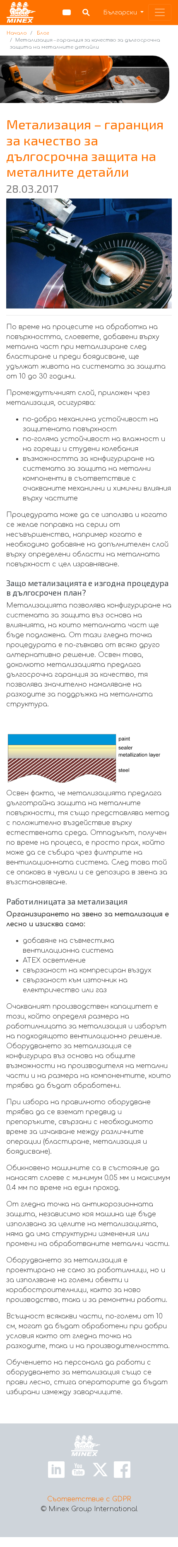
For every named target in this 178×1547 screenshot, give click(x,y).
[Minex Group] (21, 12)
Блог (43, 33)
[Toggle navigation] (159, 12)
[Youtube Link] (78, 1469)
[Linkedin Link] (56, 1469)
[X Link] (100, 1469)
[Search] (86, 12)
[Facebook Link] (122, 1469)
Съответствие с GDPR (89, 1499)
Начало (17, 33)
